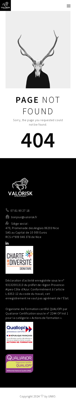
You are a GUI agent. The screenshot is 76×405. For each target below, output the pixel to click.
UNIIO (52, 396)
